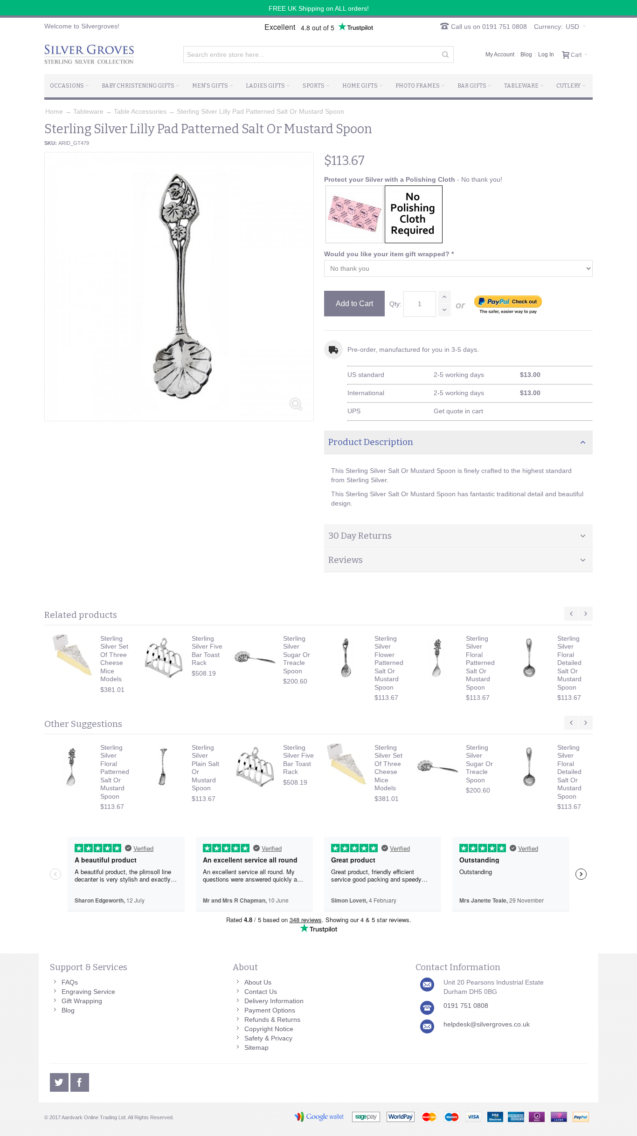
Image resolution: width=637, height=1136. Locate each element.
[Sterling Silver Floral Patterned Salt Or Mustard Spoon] (438, 658)
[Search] (445, 54)
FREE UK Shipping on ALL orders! (319, 8)
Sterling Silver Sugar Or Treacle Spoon (296, 655)
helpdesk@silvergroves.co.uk (486, 1024)
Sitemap (256, 1047)
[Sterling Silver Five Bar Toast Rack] (163, 658)
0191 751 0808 (465, 1005)
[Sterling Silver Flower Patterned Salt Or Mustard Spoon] (346, 658)
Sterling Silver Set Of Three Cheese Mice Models (114, 659)
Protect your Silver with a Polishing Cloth (389, 179)
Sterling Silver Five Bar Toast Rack (207, 651)
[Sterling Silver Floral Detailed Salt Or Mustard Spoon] (529, 658)
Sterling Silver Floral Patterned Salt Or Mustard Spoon (480, 663)
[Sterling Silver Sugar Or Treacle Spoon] (255, 658)
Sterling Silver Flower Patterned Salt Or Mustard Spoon (388, 663)
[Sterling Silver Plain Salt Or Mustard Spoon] (163, 767)
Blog (526, 54)
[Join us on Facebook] (79, 1081)
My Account (499, 54)
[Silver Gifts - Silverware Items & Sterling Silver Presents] (89, 54)
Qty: (395, 304)
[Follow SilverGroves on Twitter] (60, 1081)
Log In (546, 54)
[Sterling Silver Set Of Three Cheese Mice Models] (72, 658)
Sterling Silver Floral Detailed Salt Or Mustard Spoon (569, 663)
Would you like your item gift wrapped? (389, 254)
